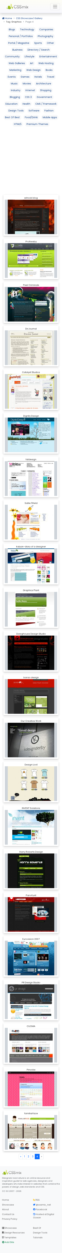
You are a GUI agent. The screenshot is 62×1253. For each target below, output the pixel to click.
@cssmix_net (43, 1204)
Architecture (43, 83)
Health (26, 104)
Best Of (37, 1228)
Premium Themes (37, 124)
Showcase (8, 1204)
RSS (37, 1200)
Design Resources (14, 1232)
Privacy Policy (9, 1219)
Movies (27, 83)
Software (34, 110)
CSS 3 (28, 97)
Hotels (38, 77)
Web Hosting (46, 63)
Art (31, 63)
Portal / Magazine (18, 43)
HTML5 (18, 124)
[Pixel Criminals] (31, 304)
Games (25, 77)
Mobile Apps (50, 117)
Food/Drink (31, 117)
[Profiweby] (31, 260)
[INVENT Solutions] (31, 827)
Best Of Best (12, 117)
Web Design (33, 70)
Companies (46, 29)
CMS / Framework (45, 104)
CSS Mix (18, 6)
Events (12, 77)
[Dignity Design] (31, 434)
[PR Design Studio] (31, 1001)
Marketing (15, 70)
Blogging (15, 97)
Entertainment (48, 56)
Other (50, 43)
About (5, 1209)
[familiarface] (31, 1132)
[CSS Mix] (12, 1172)
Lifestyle (29, 56)
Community (12, 56)
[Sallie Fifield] (31, 522)
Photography (45, 36)
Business (17, 49)
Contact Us (8, 1214)
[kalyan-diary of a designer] (31, 565)
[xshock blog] (31, 216)
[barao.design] (31, 696)
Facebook (41, 1209)
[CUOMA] (31, 1045)
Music (14, 83)
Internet (30, 90)
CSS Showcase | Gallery (29, 18)
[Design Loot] (31, 783)
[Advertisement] (31, 160)
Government (44, 97)
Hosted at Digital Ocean (43, 1216)
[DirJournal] (31, 347)
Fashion (49, 110)
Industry (15, 90)
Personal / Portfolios (21, 36)
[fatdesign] (31, 478)
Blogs (12, 29)
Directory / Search (39, 49)
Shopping (45, 90)
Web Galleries (17, 63)
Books (49, 70)
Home (8, 18)
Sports (38, 43)
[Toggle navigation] (55, 6)
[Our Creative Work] (31, 740)
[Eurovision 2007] (31, 958)
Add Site (9, 1242)
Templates (10, 1237)
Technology (27, 29)
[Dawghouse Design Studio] (31, 652)
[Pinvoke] (31, 1089)
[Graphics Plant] (31, 609)
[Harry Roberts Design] (31, 871)
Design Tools (16, 110)
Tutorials (38, 1237)
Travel (50, 77)
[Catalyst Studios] (31, 391)
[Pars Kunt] (31, 914)
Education (12, 104)
